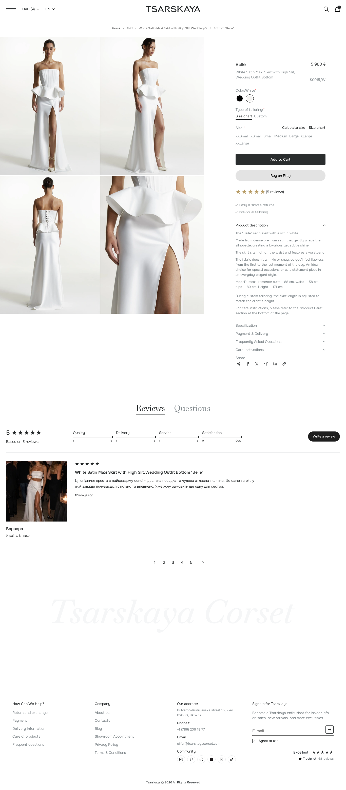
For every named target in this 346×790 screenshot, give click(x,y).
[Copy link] (284, 363)
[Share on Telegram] (266, 364)
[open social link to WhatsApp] (201, 759)
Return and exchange (30, 712)
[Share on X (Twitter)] (257, 364)
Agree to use (268, 741)
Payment (19, 720)
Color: (246, 90)
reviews (326, 759)
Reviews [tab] (150, 408)
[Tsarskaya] (173, 9)
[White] (250, 98)
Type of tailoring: (250, 110)
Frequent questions (28, 744)
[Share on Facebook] (248, 364)
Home (116, 28)
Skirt (129, 28)
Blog (98, 728)
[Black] (240, 98)
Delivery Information (28, 728)
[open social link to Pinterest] (191, 759)
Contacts (102, 720)
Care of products (26, 736)
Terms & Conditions (110, 752)
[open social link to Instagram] (181, 759)
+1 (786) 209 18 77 (191, 729)
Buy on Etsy (281, 175)
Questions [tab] (192, 408)
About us (102, 712)
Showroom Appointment (114, 736)
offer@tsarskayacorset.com (198, 743)
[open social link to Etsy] (222, 759)
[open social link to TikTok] (232, 759)
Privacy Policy (106, 744)
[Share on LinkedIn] (275, 364)
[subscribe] (329, 729)
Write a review (324, 436)
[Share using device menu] (239, 363)
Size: (280, 127)
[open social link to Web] (211, 759)
